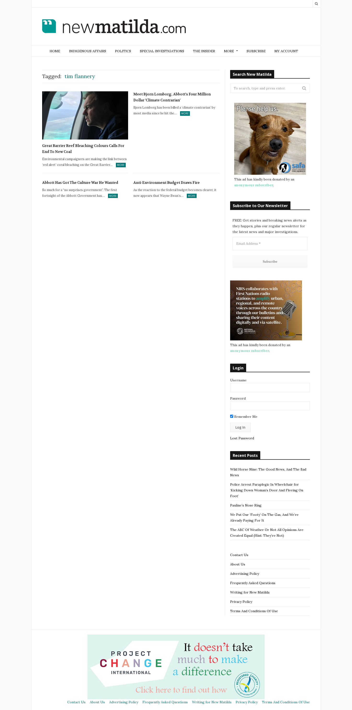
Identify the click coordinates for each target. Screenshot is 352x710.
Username (238, 380)
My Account (286, 51)
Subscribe (256, 51)
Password (238, 398)
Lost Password (242, 438)
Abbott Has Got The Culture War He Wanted (80, 182)
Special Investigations (162, 51)
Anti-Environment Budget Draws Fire (166, 182)
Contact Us (239, 555)
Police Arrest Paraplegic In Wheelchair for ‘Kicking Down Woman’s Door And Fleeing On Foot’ (266, 490)
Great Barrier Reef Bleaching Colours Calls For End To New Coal (83, 148)
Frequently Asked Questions (252, 583)
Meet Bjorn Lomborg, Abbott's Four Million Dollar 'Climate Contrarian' (172, 97)
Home (55, 51)
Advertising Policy (244, 573)
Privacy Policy (241, 601)
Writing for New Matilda (249, 592)
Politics (123, 51)
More (121, 165)
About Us (237, 564)
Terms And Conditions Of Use (254, 611)
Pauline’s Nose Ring (245, 505)
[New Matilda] (114, 27)
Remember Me (245, 416)
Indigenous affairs (87, 51)
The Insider (204, 51)
